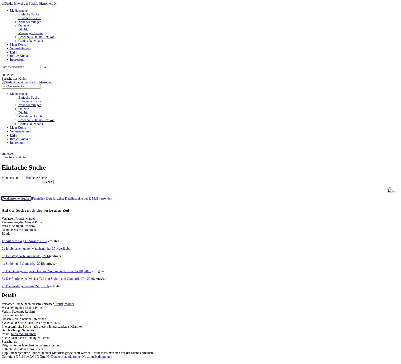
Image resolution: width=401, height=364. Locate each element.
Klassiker (76, 326)
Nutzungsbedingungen (97, 356)
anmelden (8, 74)
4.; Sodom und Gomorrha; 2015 (23, 263)
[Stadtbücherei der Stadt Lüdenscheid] (27, 3)
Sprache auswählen (14, 78)
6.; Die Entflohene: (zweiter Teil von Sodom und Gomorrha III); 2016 (48, 278)
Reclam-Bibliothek (23, 230)
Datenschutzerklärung (65, 356)
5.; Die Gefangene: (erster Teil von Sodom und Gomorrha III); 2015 (46, 271)
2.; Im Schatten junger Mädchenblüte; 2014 (30, 248)
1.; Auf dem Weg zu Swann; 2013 (24, 241)
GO (44, 67)
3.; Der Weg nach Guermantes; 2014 (26, 256)
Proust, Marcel (25, 218)
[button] (393, 190)
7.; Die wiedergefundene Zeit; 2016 (25, 286)
